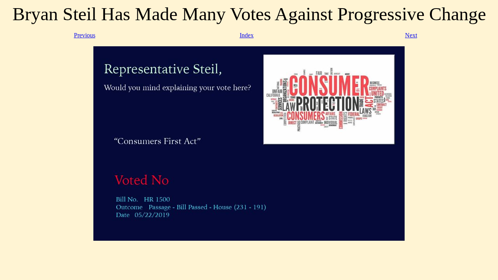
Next (411, 35)
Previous (84, 35)
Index (247, 35)
